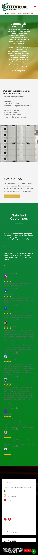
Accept (27, 550)
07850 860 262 (14, 13)
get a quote (12, 196)
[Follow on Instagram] (9, 519)
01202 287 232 (28, 13)
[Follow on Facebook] (5, 519)
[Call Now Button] (33, 551)
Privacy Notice (8, 525)
